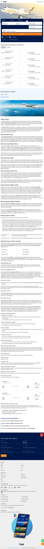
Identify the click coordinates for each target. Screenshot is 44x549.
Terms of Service (3, 476)
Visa (21, 463)
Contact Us (23, 474)
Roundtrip (8, 47)
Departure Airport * (26, 445)
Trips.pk (28, 547)
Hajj (21, 468)
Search (22, 34)
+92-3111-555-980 (5, 496)
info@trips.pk (24, 501)
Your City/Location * (4, 445)
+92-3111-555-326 (25, 496)
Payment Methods (24, 477)
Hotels (22, 467)
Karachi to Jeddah (5, 97)
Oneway (3, 47)
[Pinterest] (6, 507)
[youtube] (11, 507)
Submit (3, 455)
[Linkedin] (8, 507)
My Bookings (38, 1)
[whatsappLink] (42, 540)
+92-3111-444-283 (5, 498)
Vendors (2, 481)
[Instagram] (4, 507)
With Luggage (13, 37)
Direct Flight (5, 37)
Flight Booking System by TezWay (13, 547)
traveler (22, 30)
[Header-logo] (5, 2)
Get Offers (43, 544)
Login (42, 2)
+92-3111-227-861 (25, 498)
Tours (2, 468)
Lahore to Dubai (4, 94)
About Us (2, 474)
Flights (2, 463)
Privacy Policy (3, 477)
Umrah (2, 465)
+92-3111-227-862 (5, 499)
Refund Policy (23, 476)
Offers (2, 467)
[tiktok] (13, 507)
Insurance (22, 465)
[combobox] (25, 443)
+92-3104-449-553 (5, 501)
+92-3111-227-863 (25, 499)
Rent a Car (2, 470)
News (22, 470)
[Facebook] (1, 507)
